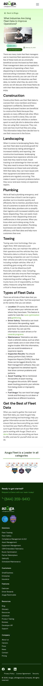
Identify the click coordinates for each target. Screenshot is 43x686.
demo (6, 434)
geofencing (16, 318)
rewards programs (15, 334)
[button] (37, 4)
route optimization (31, 315)
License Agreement (23, 673)
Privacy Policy (9, 673)
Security (36, 673)
